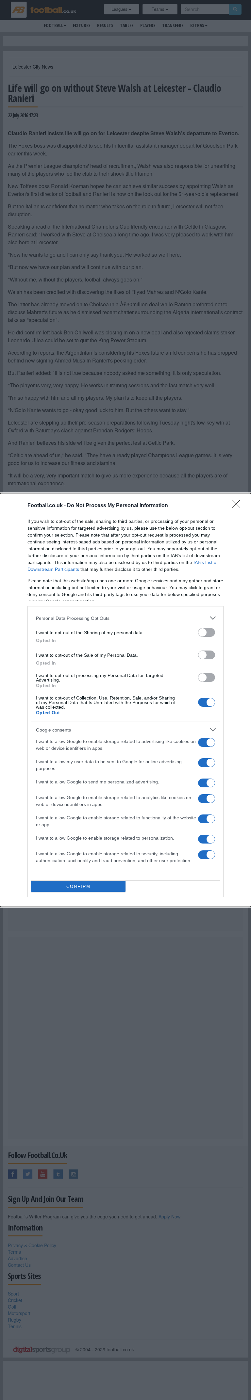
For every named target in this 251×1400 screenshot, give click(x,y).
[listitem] (125, 618)
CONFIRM (78, 886)
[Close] (238, 506)
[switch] (206, 632)
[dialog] (125, 700)
